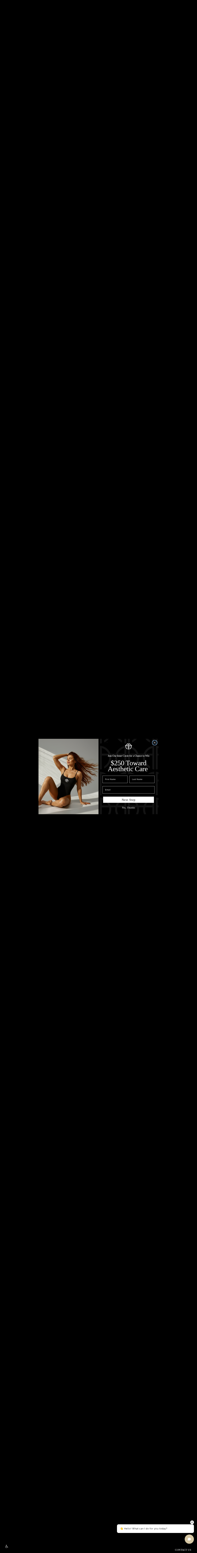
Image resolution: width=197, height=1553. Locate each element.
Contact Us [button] (183, 1550)
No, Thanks (128, 807)
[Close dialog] (154, 742)
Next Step (128, 799)
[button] (6, 1546)
